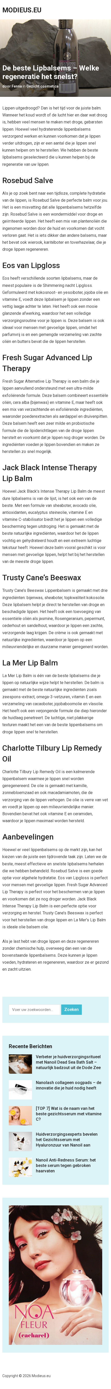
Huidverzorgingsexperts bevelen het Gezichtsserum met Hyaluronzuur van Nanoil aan (67, 1140)
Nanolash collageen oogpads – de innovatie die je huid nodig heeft (68, 1085)
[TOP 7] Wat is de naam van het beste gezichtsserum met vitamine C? (68, 1114)
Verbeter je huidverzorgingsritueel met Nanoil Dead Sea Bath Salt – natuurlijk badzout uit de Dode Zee (68, 1062)
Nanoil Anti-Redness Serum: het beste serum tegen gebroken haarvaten (66, 1165)
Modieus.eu (21, 10)
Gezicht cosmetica (42, 86)
